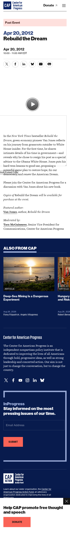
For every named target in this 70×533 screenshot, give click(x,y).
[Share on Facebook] (15, 64)
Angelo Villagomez (29, 314)
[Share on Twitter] (6, 64)
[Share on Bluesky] (32, 64)
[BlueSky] (42, 380)
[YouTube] (20, 380)
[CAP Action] (14, 478)
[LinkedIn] (34, 380)
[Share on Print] (49, 64)
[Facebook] (13, 380)
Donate (49, 5)
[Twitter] (6, 380)
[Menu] (64, 5)
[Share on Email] (40, 64)
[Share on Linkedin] (23, 64)
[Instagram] (27, 380)
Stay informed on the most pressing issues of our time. (29, 409)
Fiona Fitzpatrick (11, 314)
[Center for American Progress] (7, 5)
